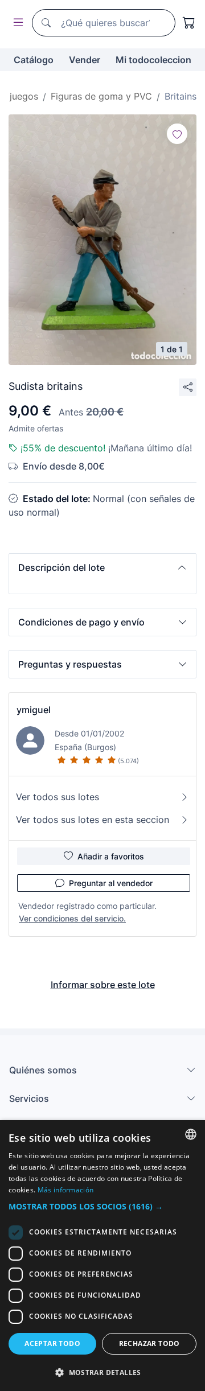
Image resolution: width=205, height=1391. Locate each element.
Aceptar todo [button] (52, 1343)
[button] (102, 567)
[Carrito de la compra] (189, 22)
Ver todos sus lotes (57, 796)
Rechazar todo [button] (149, 1343)
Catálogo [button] (34, 59)
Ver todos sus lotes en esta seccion (92, 819)
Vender (84, 59)
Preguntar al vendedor (111, 883)
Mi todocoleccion (153, 59)
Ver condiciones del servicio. (72, 918)
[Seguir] (177, 134)
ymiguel (34, 709)
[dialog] (102, 1255)
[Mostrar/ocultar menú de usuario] (16, 23)
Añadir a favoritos (110, 856)
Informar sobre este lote (103, 984)
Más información (66, 1190)
